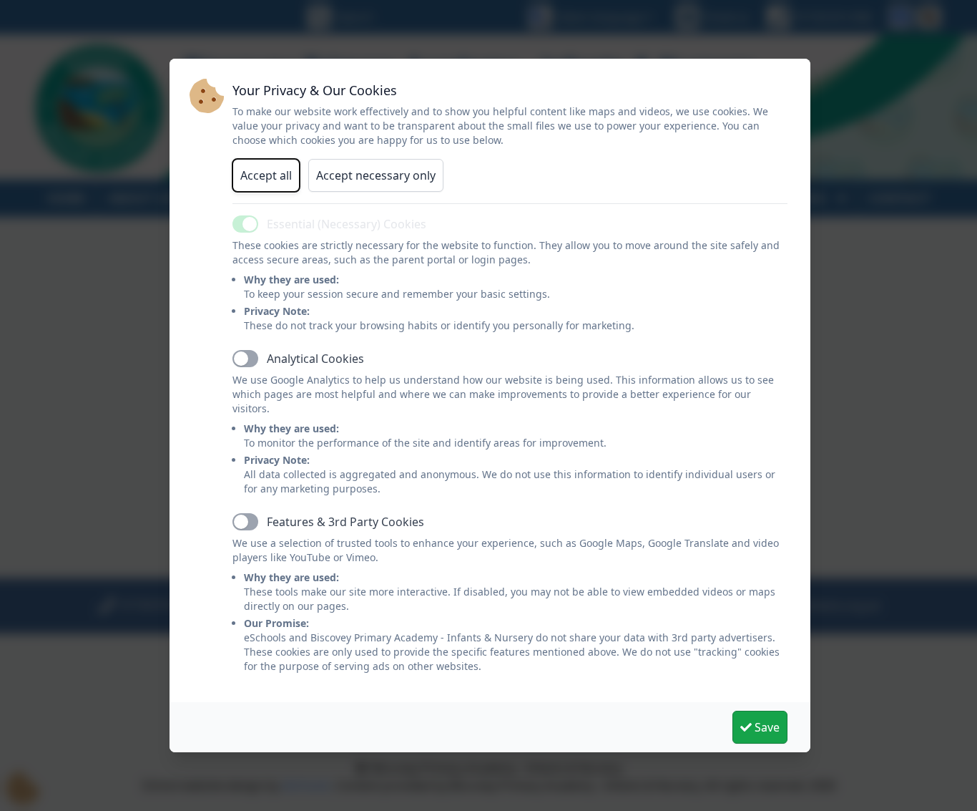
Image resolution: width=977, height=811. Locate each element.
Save (766, 727)
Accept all (266, 175)
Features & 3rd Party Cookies (345, 522)
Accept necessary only (376, 175)
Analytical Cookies (315, 358)
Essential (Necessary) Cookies (346, 224)
